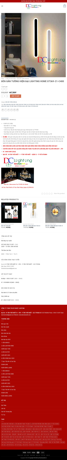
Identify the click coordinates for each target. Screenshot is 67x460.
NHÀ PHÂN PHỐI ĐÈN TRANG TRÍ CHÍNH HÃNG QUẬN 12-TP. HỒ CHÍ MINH (17, 426)
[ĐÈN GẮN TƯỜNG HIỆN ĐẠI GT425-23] (33, 212)
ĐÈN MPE (14, 434)
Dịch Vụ (38, 455)
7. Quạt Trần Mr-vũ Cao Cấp (8, 361)
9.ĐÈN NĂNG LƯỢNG (6, 367)
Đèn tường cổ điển (44, 442)
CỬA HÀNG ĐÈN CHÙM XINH (8, 423)
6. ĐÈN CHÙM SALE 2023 (7, 358)
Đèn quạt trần (4, 324)
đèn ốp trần (31, 444)
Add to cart (15, 96)
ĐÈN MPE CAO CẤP (22, 434)
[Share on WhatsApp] (2, 110)
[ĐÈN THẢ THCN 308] (11, 212)
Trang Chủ (20, 455)
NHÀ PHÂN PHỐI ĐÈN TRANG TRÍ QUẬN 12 (43, 426)
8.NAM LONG (4, 364)
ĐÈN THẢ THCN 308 (5, 226)
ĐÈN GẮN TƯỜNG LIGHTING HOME (49, 104)
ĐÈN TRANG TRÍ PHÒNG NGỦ (32, 106)
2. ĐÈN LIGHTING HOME (10, 78)
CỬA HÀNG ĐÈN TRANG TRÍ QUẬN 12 (23, 423)
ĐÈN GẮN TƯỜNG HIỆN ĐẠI (23, 78)
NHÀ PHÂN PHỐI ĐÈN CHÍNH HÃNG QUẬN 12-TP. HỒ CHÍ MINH (45, 423)
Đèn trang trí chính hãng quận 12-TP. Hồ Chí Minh (12, 442)
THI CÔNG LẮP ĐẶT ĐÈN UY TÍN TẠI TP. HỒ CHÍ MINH (13, 429)
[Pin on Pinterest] (14, 110)
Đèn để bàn (4, 336)
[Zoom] (3, 75)
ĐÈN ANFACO (28, 429)
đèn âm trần (25, 444)
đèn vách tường (18, 444)
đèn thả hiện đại (10, 444)
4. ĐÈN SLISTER (5, 352)
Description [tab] (4, 119)
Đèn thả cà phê (5, 327)
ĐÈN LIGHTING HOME (6, 434)
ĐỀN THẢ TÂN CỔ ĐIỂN (54, 442)
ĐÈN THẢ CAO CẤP (45, 434)
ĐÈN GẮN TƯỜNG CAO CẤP (25, 104)
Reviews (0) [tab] (13, 119)
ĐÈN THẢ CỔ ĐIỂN (54, 434)
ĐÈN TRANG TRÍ (7, 106)
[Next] (65, 217)
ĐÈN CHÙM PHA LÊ (36, 431)
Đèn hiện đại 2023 (5, 339)
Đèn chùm (3, 330)
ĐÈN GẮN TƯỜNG (15, 104)
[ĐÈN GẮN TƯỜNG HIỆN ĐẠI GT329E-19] (55, 212)
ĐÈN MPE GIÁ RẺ (30, 434)
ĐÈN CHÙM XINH (7, 104)
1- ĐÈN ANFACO (5, 342)
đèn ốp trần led (39, 444)
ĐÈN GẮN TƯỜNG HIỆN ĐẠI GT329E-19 (54, 226)
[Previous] (1, 217)
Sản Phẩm (32, 455)
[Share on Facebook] (5, 110)
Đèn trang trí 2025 (46, 439)
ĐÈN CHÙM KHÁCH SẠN (17, 431)
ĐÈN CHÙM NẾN (26, 431)
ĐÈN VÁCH (18, 439)
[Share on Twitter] (8, 110)
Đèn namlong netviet (37, 439)
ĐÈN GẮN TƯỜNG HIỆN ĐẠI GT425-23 (31, 226)
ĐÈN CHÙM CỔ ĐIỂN (47, 429)
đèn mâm (3, 444)
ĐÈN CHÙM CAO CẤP (37, 429)
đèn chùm (63, 442)
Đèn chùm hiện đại (5, 333)
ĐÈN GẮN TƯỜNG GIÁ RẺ (36, 104)
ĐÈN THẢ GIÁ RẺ (5, 437)
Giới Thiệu (3, 405)
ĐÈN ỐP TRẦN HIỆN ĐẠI (26, 439)
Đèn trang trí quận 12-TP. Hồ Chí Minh (31, 442)
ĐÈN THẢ (38, 434)
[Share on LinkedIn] (17, 110)
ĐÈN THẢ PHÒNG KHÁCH (28, 437)
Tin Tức (3, 415)
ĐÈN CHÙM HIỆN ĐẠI (6, 431)
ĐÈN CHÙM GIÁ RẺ (57, 429)
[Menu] (2, 6)
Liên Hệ (3, 408)
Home (2, 78)
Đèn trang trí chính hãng (56, 439)
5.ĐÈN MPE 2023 (5, 355)
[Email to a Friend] (11, 110)
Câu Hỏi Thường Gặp (6, 411)
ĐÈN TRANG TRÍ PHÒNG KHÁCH (18, 106)
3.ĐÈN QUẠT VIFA (5, 349)
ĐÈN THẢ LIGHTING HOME (15, 437)
